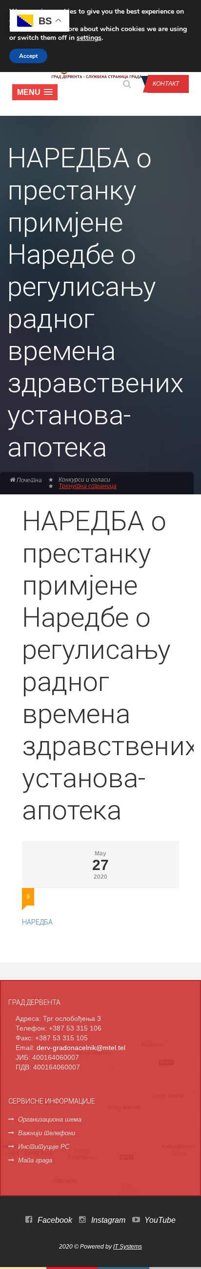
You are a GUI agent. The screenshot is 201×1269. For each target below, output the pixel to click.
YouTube (159, 1220)
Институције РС (43, 1146)
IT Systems (127, 1246)
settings (89, 38)
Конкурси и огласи (84, 479)
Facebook (54, 1220)
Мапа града (35, 1160)
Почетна (28, 480)
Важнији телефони (46, 1133)
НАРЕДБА (37, 922)
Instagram (107, 1220)
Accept (28, 56)
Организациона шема (49, 1119)
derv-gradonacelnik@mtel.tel (81, 1047)
